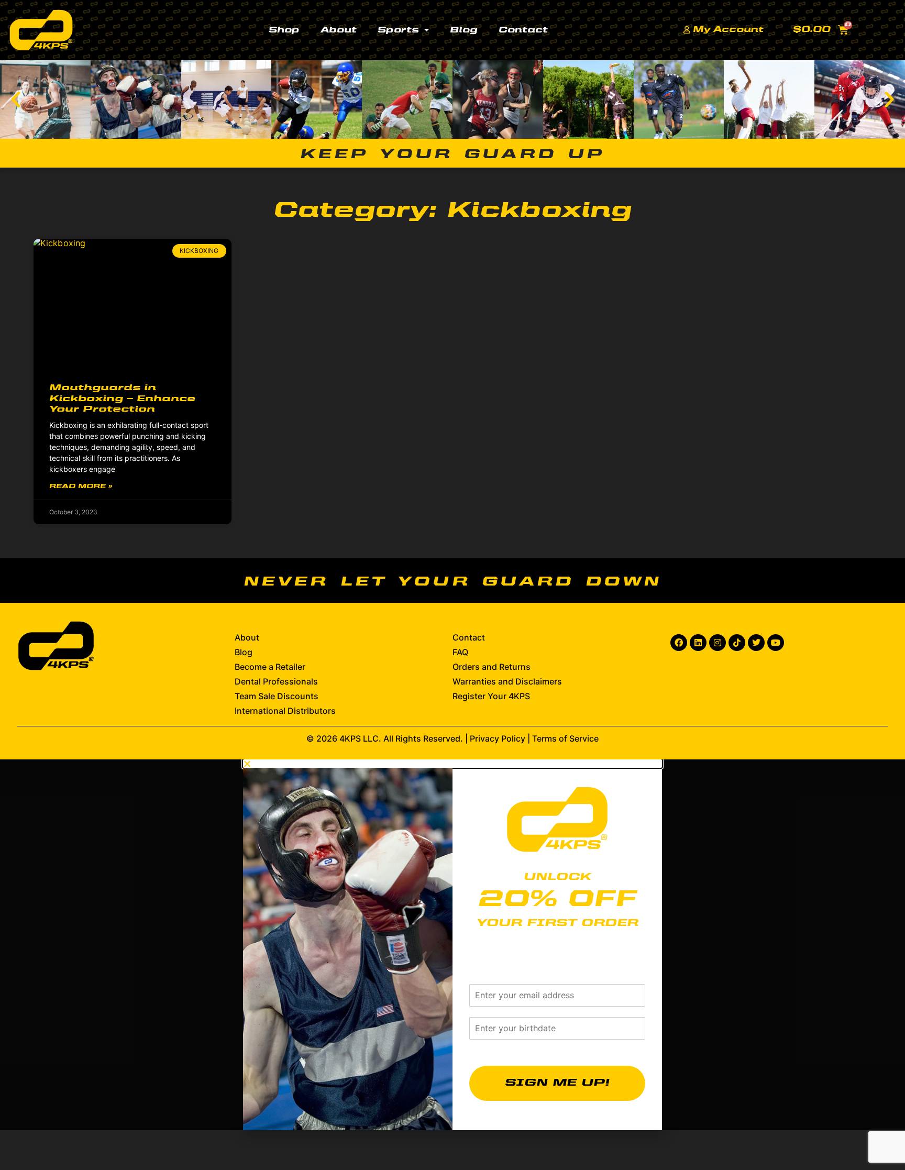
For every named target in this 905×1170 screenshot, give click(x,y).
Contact (523, 30)
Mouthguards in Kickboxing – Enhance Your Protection (122, 399)
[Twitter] (756, 642)
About (339, 30)
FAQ (460, 652)
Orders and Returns (491, 666)
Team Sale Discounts (276, 696)
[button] (15, 99)
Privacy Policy (497, 738)
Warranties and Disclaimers (507, 681)
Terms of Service (565, 738)
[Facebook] (678, 642)
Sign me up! (557, 1083)
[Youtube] (775, 642)
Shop (284, 30)
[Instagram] (717, 642)
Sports (398, 30)
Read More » (80, 486)
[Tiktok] (737, 642)
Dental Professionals (276, 681)
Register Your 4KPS (491, 696)
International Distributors (285, 710)
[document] (452, 944)
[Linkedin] (698, 642)
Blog (464, 30)
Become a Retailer (270, 666)
